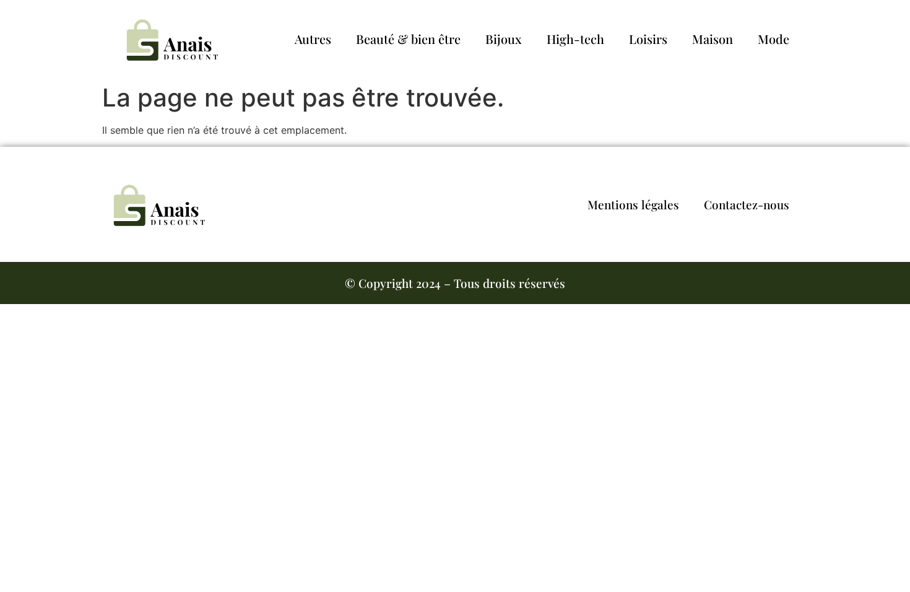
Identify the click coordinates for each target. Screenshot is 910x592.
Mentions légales (633, 204)
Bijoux (503, 38)
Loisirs (648, 38)
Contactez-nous (746, 204)
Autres (313, 38)
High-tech (575, 38)
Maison (712, 38)
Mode (773, 38)
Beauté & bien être (408, 38)
